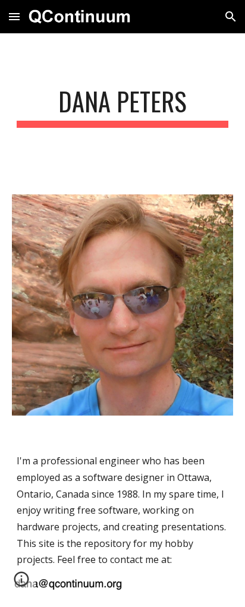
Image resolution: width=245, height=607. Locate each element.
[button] (14, 16)
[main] (122, 107)
